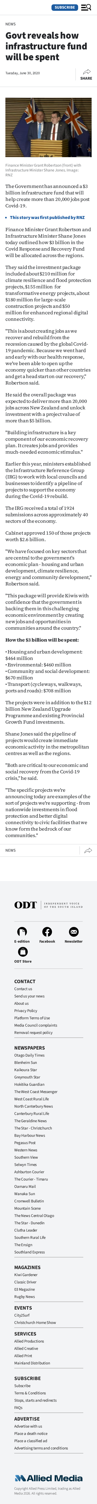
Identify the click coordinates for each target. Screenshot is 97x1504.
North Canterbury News (33, 1106)
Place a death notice (30, 1433)
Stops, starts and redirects (35, 1400)
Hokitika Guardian (29, 1084)
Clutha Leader (25, 1230)
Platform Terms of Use (32, 1018)
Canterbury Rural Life (31, 1114)
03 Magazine (24, 1289)
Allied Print (23, 1356)
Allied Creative (26, 1348)
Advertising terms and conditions (41, 1448)
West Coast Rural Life (31, 1099)
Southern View (26, 1157)
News (10, 24)
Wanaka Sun (24, 1194)
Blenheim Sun (25, 1062)
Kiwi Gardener (25, 1275)
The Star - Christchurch (33, 1128)
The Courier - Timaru (31, 1179)
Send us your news (29, 996)
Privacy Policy (25, 1011)
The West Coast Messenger (35, 1092)
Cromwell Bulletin (29, 1201)
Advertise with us (28, 1426)
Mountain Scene (27, 1208)
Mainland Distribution (32, 1363)
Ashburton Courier (29, 1172)
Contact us (23, 989)
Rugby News (24, 1297)
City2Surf (21, 1315)
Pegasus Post (25, 1143)
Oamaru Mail (25, 1186)
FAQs (18, 1408)
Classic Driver (25, 1282)
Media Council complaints (35, 1025)
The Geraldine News (30, 1121)
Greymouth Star (27, 1077)
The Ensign (23, 1245)
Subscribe (65, 7)
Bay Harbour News (29, 1135)
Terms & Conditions (30, 1393)
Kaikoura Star (25, 1070)
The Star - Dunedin (29, 1223)
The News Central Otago (34, 1216)
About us (21, 1003)
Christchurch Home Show (35, 1323)
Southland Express (29, 1252)
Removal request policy (33, 1033)
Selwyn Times (25, 1165)
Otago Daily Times (29, 1055)
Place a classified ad (30, 1441)
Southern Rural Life (30, 1237)
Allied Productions (29, 1341)
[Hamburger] (86, 7)
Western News (25, 1150)
